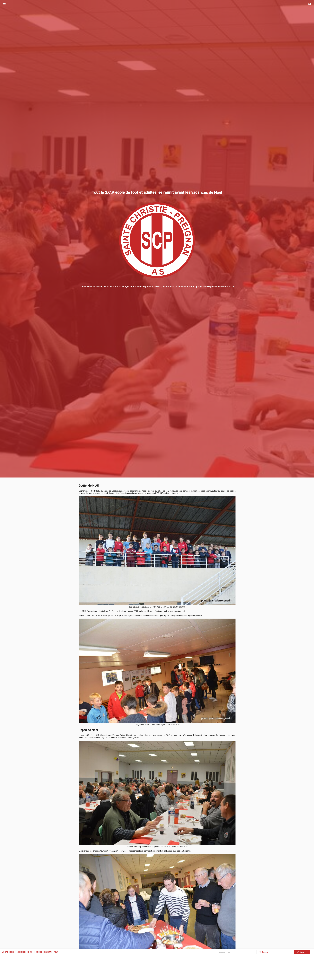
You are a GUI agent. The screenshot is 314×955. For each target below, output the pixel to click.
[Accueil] (157, 3)
